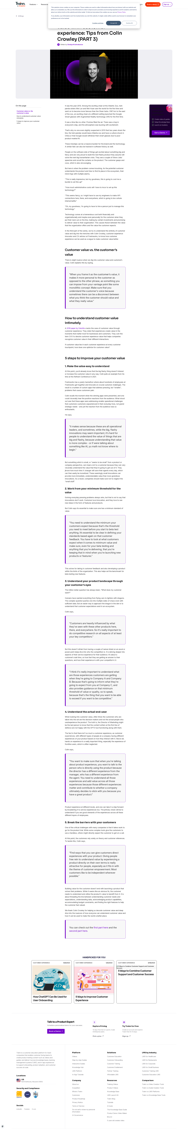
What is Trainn (77, 1091)
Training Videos (112, 1084)
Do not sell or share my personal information (83, 1111)
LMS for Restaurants (149, 1060)
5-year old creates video (115, 1120)
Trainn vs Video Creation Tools (153, 1084)
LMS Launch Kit (112, 1095)
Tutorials (110, 1102)
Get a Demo (159, 133)
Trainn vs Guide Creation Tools (153, 1088)
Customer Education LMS (151, 1075)
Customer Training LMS (150, 1071)
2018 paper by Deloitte (76, 328)
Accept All (113, 23)
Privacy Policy (121, 12)
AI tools (110, 1106)
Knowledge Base (113, 1091)
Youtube (27, 1109)
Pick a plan (97, 1036)
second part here (78, 930)
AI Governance (77, 1115)
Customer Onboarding (115, 1060)
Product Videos (112, 1088)
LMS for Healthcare (149, 1056)
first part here (101, 927)
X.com (34, 1109)
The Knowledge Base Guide (117, 1110)
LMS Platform (77, 1071)
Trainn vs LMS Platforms (151, 1091)
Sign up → (167, 4)
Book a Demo (55, 1031)
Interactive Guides (78, 1064)
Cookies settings (97, 23)
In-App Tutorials (78, 1075)
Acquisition (76, 1088)
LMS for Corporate (148, 1064)
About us (75, 1084)
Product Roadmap (78, 1099)
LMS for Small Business (150, 1067)
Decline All (129, 23)
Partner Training (112, 1071)
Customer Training (113, 1064)
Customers (76, 1095)
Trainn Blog (111, 1099)
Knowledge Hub (78, 1067)
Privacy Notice (77, 1102)
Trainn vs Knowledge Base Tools (153, 1095)
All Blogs (21, 16)
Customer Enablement (115, 1067)
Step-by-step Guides (79, 1060)
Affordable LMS (112, 1075)
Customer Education (114, 1056)
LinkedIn (19, 1109)
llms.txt (109, 1117)
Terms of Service (78, 1106)
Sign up (125, 1036)
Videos (74, 1056)
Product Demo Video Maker (117, 1113)
